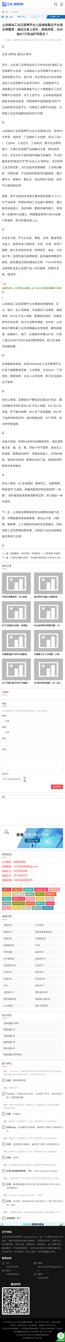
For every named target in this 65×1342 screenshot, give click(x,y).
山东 (27, 908)
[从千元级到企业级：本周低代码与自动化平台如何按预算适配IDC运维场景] (16, 612)
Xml (41, 1332)
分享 (6, 903)
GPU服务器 (8, 958)
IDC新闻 (18, 894)
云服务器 (41, 890)
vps (40, 899)
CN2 (49, 899)
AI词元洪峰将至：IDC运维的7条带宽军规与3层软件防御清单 (30, 597)
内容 (5, 749)
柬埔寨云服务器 (42, 999)
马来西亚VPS (9, 965)
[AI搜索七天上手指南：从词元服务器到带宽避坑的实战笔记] (48, 641)
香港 (37, 908)
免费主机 (7, 938)
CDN (37, 945)
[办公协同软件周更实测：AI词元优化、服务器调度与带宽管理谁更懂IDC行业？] (48, 612)
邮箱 (5, 727)
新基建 (51, 894)
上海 (6, 894)
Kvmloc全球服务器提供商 (38, 1335)
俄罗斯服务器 (9, 999)
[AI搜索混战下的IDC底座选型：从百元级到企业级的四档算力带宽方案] (16, 641)
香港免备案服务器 (43, 932)
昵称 (5, 716)
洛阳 (30, 899)
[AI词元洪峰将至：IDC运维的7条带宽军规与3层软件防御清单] (16, 583)
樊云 (40, 903)
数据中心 (19, 899)
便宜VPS (39, 985)
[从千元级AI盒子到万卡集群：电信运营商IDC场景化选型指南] (16, 669)
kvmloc (48, 908)
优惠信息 (7, 925)
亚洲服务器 (40, 938)
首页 (6, 12)
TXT (45, 1332)
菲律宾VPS (40, 979)
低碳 (30, 894)
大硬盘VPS (8, 992)
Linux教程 (8, 1005)
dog (50, 903)
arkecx (54, 890)
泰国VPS (39, 952)
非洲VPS (7, 972)
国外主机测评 (41, 1005)
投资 (40, 894)
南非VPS (39, 972)
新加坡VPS (40, 958)
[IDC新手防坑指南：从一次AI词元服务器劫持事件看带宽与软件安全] (48, 669)
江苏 (6, 899)
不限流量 (7, 952)
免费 (17, 908)
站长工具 (19, 903)
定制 (28, 890)
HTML (49, 1332)
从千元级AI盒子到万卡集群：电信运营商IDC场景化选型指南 (30, 683)
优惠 (17, 890)
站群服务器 (8, 945)
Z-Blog (38, 1338)
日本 (6, 908)
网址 (4, 738)
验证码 (6, 774)
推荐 (6, 890)
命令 (30, 903)
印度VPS (39, 965)
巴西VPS (7, 979)
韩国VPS (7, 932)
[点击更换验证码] (25, 779)
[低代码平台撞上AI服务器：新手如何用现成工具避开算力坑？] (48, 583)
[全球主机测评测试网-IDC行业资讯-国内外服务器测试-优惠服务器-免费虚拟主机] (13, 4)
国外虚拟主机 (41, 992)
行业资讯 (14, 12)
